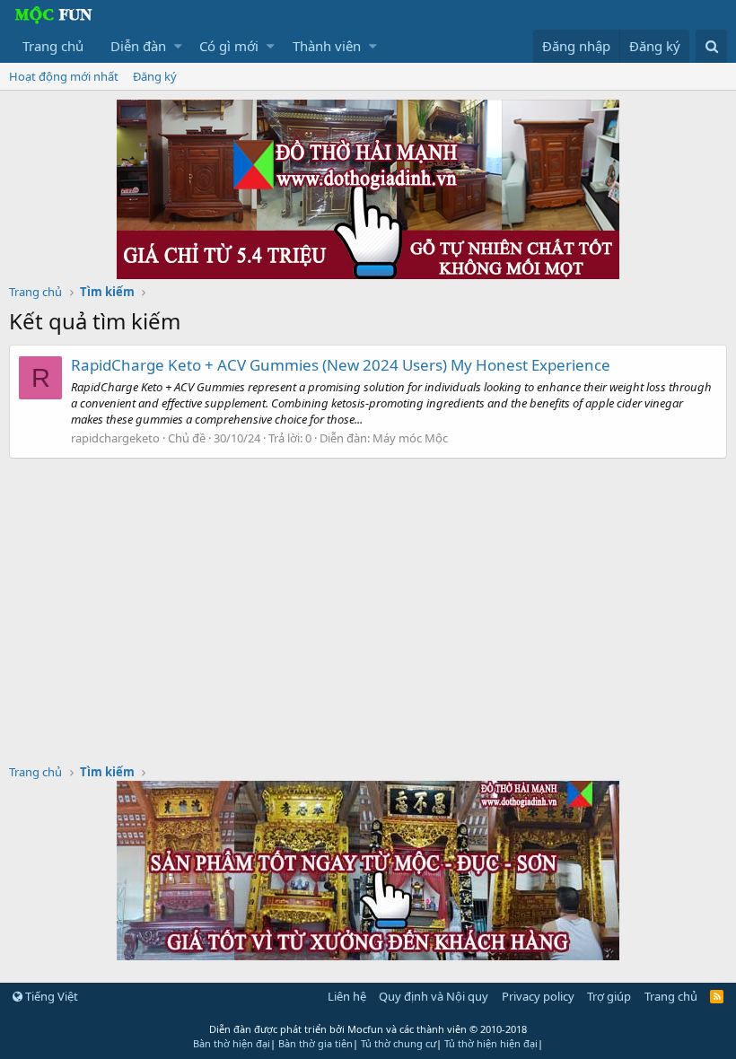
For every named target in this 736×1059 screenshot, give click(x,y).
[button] (178, 46)
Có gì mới (228, 46)
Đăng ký (155, 76)
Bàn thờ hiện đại (231, 1043)
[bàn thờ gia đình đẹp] (368, 274)
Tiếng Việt (50, 996)
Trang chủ (52, 46)
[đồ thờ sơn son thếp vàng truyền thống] (368, 955)
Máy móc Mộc (410, 438)
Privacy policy (538, 996)
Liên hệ (347, 996)
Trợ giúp (609, 996)
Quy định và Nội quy (433, 996)
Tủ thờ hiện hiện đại (491, 1043)
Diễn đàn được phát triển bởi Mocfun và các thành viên (368, 1029)
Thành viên (327, 46)
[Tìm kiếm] (711, 46)
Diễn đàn (138, 46)
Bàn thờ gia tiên (315, 1043)
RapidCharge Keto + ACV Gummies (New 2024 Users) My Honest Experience (340, 364)
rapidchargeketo (115, 438)
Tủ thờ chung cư (398, 1043)
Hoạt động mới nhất (63, 76)
